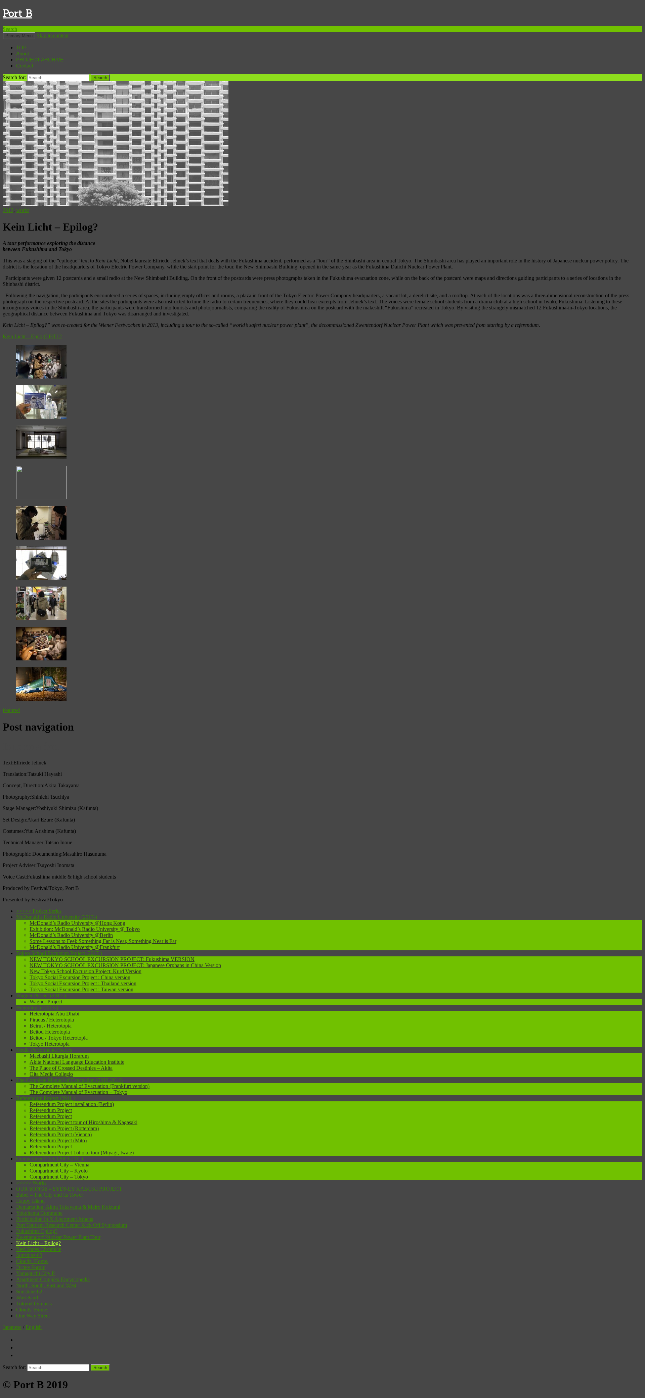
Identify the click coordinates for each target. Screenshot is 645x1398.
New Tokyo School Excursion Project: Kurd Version (85, 971)
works (22, 210)
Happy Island (30, 1201)
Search (10, 29)
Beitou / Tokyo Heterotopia (59, 1038)
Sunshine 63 (29, 1255)
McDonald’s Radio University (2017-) (56, 917)
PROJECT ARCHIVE (39, 59)
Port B (17, 13)
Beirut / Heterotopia (51, 1026)
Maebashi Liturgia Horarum (59, 1056)
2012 (8, 210)
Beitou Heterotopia (50, 1032)
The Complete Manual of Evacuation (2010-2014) (69, 1080)
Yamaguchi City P (35, 1273)
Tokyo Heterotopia (50, 1044)
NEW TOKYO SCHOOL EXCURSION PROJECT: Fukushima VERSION (112, 959)
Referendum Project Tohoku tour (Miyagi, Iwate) (82, 1152)
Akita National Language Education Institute (77, 1062)
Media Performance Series (44, 1050)
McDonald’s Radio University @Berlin (71, 935)
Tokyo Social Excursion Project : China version (80, 977)
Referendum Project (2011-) (45, 1098)
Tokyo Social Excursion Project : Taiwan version (81, 989)
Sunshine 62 (29, 1291)
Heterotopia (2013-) (37, 1007)
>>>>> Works (31, 1183)
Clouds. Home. (32, 1261)
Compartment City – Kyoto (59, 1171)
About (22, 53)
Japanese (12, 1327)
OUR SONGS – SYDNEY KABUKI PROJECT (69, 1189)
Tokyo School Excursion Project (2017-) (59, 953)
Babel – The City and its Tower (49, 1195)
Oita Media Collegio (51, 1074)
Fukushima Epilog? (36, 1231)
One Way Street (33, 1315)
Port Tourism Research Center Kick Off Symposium (71, 1225)
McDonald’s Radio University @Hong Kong (77, 923)
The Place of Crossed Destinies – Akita (71, 1068)
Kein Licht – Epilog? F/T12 (32, 336)
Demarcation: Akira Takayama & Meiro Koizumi (68, 1207)
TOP (21, 47)
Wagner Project (46, 1001)
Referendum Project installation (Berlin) (72, 1104)
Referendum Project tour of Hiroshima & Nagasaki (83, 1122)
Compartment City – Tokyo (59, 1177)
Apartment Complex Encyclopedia (53, 1279)
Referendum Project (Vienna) (61, 1134)
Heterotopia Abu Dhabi (54, 1013)
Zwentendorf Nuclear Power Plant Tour (58, 1237)
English (34, 1327)
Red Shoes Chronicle (38, 1249)
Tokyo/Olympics (34, 1303)
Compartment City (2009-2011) (49, 1158)
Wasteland (27, 1297)
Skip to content (53, 35)
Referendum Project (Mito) (58, 1140)
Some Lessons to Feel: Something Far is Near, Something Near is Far (103, 941)
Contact (24, 65)
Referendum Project (51, 1110)
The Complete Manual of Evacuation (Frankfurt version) (89, 1086)
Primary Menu (19, 35)
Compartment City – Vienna (59, 1164)
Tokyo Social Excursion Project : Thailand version (83, 983)
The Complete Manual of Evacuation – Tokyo (78, 1092)
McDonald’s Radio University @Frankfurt (75, 947)
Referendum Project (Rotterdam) (64, 1128)
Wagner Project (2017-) (41, 995)
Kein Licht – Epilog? (38, 1243)
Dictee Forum (30, 1267)
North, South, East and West (46, 1285)
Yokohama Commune (39, 1213)
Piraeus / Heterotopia (52, 1019)
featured (11, 710)
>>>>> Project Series (38, 911)
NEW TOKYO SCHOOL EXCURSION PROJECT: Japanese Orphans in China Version (125, 965)
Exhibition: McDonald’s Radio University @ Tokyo (85, 929)
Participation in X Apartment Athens (54, 1219)
